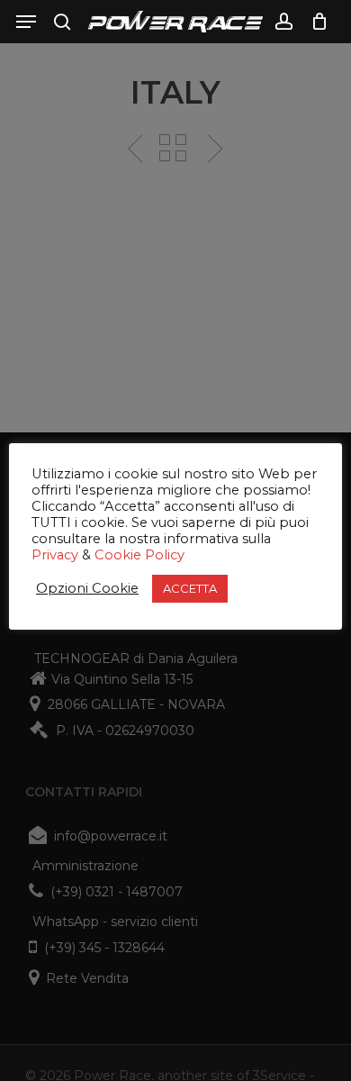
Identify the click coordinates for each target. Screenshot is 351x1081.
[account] (283, 21)
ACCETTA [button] (190, 588)
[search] (62, 21)
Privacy (55, 555)
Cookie (117, 555)
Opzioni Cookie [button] (87, 588)
